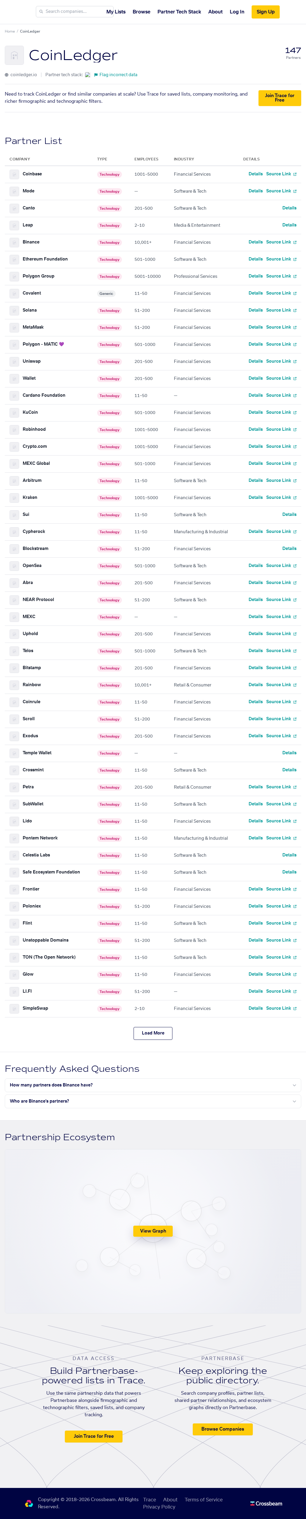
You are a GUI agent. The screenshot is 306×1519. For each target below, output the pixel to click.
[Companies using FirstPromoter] (88, 75)
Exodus (30, 736)
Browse (141, 12)
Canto (29, 208)
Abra (28, 583)
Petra (28, 787)
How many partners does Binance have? (51, 1085)
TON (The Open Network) (49, 957)
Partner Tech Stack (179, 12)
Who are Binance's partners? (39, 1101)
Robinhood (34, 429)
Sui (26, 515)
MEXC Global (36, 464)
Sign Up (266, 12)
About (215, 12)
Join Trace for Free (279, 97)
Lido (27, 821)
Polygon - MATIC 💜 (43, 344)
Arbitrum (32, 481)
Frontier (31, 889)
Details (256, 174)
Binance (31, 242)
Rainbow (32, 685)
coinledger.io (23, 75)
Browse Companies (222, 1429)
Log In (237, 12)
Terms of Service (204, 1499)
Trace (149, 1499)
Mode (28, 191)
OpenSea (32, 566)
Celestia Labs (36, 855)
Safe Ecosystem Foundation (51, 872)
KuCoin (30, 412)
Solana (30, 310)
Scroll (29, 719)
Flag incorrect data (118, 75)
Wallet (29, 378)
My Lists (116, 12)
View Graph (153, 1231)
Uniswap (32, 361)
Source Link (279, 174)
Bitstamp (32, 668)
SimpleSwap (35, 1008)
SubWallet (33, 804)
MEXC (29, 617)
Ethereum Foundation (45, 259)
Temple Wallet (37, 753)
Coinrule (31, 702)
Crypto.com (35, 446)
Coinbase (32, 174)
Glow (28, 974)
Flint (27, 923)
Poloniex (32, 906)
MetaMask (33, 327)
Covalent (32, 293)
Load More (153, 1033)
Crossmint (33, 770)
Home (10, 31)
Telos (28, 651)
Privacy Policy (159, 1507)
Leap (28, 225)
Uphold (30, 634)
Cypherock (34, 532)
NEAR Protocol (38, 600)
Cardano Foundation (44, 395)
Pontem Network (40, 838)
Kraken (30, 498)
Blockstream (35, 549)
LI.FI (27, 991)
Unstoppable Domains (45, 940)
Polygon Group (38, 276)
